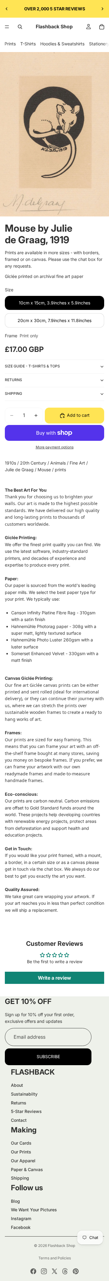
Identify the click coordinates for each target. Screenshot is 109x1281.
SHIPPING (13, 393)
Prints (10, 43)
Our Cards (21, 1143)
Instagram (21, 1218)
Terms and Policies (54, 1258)
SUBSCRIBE (48, 1056)
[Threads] (65, 1271)
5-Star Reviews (26, 1111)
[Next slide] (102, 9)
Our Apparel (23, 1160)
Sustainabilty (24, 1094)
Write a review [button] (54, 978)
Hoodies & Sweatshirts (62, 43)
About (17, 1085)
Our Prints (21, 1151)
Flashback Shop (61, 1245)
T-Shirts (28, 43)
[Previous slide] (6, 9)
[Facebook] (33, 1271)
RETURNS (13, 379)
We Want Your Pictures (34, 1209)
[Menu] (7, 27)
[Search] (20, 26)
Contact (19, 1120)
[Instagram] (44, 1271)
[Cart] (101, 26)
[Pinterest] (75, 1271)
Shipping (20, 1178)
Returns (18, 1102)
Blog (15, 1201)
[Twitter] (54, 1271)
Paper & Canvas (27, 1169)
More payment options (55, 447)
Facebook (21, 1227)
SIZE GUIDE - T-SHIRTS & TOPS (32, 366)
